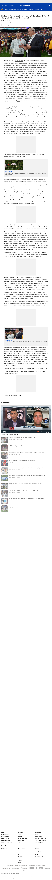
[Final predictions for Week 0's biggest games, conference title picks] (4, 486)
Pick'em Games (5, 834)
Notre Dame (16, 71)
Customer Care (5, 853)
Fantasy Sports (5, 836)
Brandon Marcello (6, 20)
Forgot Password (39, 856)
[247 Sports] (5, 868)
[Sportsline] (15, 868)
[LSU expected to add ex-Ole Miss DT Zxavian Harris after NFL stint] (4, 508)
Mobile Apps (4, 845)
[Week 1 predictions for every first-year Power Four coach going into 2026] (4, 470)
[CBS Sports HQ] (23, 865)
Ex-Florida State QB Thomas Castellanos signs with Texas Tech (24, 490)
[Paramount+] (24, 868)
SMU (8, 243)
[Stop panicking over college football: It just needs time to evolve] (4, 447)
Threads (20, 860)
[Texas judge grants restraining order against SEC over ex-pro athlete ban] (4, 478)
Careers (20, 836)
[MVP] (41, 867)
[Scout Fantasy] (47, 868)
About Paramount (22, 838)
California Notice (39, 842)
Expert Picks (17, 13)
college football (19, 61)
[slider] (26, 429)
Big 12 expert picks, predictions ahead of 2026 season (22, 460)
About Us (20, 834)
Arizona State (7, 198)
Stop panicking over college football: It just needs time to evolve (24, 445)
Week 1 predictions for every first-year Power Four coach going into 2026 (27, 468)
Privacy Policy (38, 836)
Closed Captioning (39, 840)
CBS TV (20, 842)
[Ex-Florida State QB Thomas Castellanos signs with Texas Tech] (4, 493)
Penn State (34, 243)
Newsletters (38, 853)
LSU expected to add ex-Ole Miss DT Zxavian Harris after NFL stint (25, 506)
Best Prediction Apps (6, 842)
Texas (23, 243)
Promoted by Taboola (45, 402)
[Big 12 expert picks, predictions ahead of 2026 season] (4, 463)
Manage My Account (40, 851)
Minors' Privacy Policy (40, 838)
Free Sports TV (5, 838)
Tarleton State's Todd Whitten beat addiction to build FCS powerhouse (26, 452)
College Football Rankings (7, 13)
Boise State (27, 194)
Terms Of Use (38, 834)
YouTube (20, 851)
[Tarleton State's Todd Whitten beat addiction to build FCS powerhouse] (4, 455)
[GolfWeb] (26, 871)
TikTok (19, 853)
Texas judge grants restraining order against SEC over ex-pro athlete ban (27, 475)
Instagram (20, 855)
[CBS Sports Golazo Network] (37, 865)
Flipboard (20, 862)
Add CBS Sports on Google (9, 25)
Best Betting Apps (5, 840)
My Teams (37, 855)
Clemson (44, 241)
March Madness (5, 844)
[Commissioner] (33, 868)
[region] (26, 419)
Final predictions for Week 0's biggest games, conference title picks (25, 483)
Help (2, 851)
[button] (2, 5)
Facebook (20, 856)
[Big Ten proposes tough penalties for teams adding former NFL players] (4, 501)
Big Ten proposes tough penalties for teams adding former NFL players (26, 498)
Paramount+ (21, 840)
